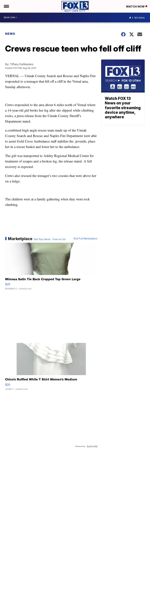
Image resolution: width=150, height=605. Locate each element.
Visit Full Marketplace (85, 238)
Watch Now (135, 6)
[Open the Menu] (6, 6)
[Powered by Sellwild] (92, 446)
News (10, 34)
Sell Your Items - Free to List (49, 239)
